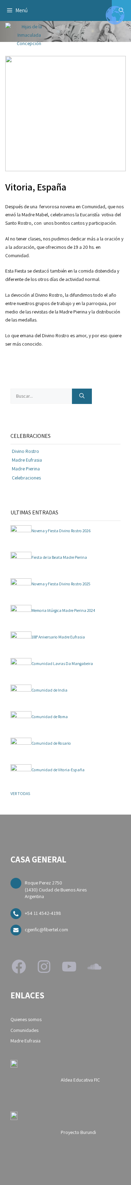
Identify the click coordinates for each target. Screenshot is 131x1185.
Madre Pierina (26, 468)
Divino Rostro (25, 451)
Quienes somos (26, 1019)
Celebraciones (26, 478)
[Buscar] (82, 396)
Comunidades (24, 1030)
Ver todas (20, 793)
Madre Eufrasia (27, 460)
